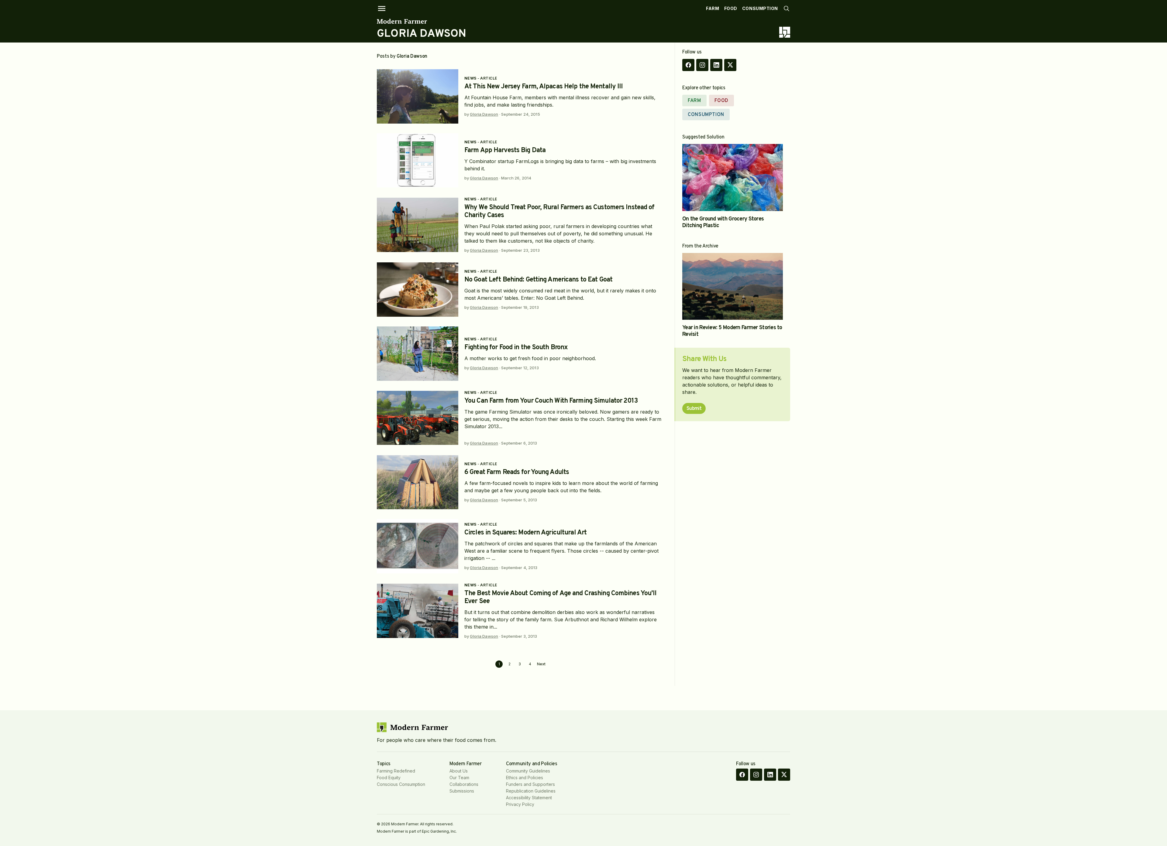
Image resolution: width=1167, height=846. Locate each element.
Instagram (702, 65)
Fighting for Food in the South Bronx (516, 347)
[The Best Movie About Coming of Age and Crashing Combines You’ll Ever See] (417, 611)
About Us (458, 770)
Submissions (461, 790)
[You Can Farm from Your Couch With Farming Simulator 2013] (417, 418)
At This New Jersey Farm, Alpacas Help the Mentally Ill (543, 87)
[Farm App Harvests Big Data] (417, 160)
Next (541, 664)
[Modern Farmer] (421, 21)
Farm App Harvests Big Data (505, 150)
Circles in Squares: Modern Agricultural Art (525, 533)
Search (786, 8)
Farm (712, 8)
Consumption (760, 8)
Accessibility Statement (529, 797)
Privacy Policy (520, 804)
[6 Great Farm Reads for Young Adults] (417, 482)
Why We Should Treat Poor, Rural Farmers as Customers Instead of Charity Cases (559, 211)
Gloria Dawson (484, 114)
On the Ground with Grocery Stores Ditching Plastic (723, 222)
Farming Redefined (396, 770)
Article (488, 78)
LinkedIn (716, 65)
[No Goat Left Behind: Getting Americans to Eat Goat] (417, 289)
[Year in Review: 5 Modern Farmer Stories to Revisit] (732, 286)
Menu (382, 8)
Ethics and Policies (524, 777)
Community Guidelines (528, 770)
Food (730, 8)
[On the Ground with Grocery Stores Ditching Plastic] (732, 177)
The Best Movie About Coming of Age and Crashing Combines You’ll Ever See (560, 597)
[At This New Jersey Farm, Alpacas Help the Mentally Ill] (417, 96)
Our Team (459, 777)
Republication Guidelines (531, 790)
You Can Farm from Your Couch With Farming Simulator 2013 (551, 401)
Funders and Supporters (530, 784)
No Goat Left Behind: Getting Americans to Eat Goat (538, 280)
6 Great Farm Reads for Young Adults (516, 472)
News (470, 78)
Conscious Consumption (401, 784)
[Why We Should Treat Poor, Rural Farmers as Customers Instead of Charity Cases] (417, 225)
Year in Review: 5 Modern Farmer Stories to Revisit (732, 331)
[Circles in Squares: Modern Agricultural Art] (417, 546)
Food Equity (389, 777)
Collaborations (463, 784)
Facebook (688, 65)
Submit (694, 409)
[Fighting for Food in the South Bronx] (417, 353)
